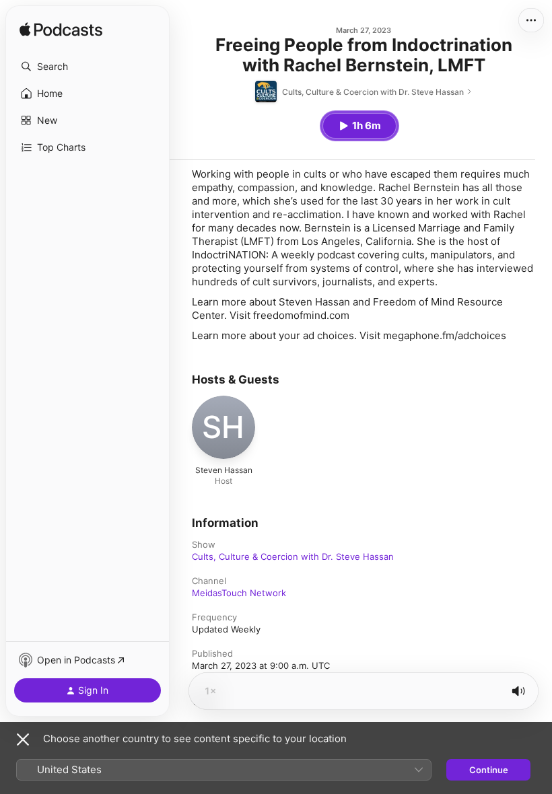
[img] (61, 30)
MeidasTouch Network (239, 592)
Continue (488, 769)
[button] (87, 66)
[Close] (23, 739)
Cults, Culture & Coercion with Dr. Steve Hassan (293, 556)
